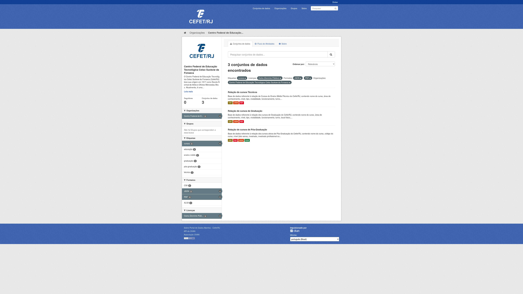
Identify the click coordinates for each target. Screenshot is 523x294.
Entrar (335, 2)
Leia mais (188, 91)
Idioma (293, 235)
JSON (236, 103)
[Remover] (245, 78)
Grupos (294, 8)
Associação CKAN (191, 234)
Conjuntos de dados (261, 8)
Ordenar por (298, 64)
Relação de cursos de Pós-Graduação (247, 129)
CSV (230, 103)
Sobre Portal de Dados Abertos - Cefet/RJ (202, 227)
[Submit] (335, 8)
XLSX (247, 140)
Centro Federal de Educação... (225, 32)
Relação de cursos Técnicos (242, 92)
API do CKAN (189, 231)
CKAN (294, 230)
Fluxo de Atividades (265, 43)
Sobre (304, 8)
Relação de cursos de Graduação (245, 110)
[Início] (185, 32)
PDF (241, 103)
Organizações (280, 8)
